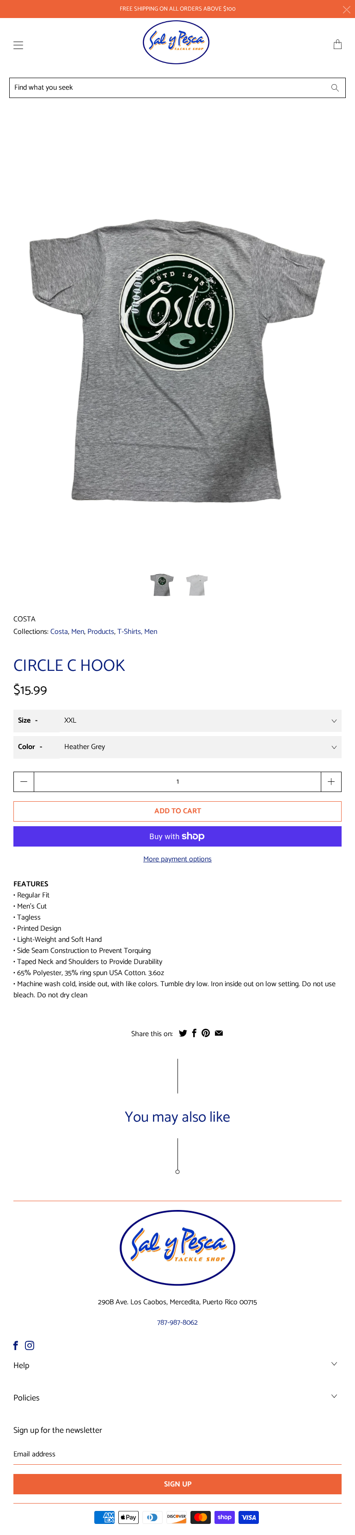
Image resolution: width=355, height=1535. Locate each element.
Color (26, 747)
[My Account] (16, 45)
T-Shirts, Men (137, 632)
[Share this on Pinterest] (205, 1033)
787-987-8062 (177, 1322)
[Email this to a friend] (219, 1033)
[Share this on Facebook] (194, 1033)
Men (77, 632)
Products (100, 632)
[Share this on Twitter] (183, 1033)
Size (24, 720)
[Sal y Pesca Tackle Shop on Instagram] (29, 1345)
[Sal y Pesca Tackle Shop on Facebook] (15, 1345)
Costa (24, 619)
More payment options (177, 859)
